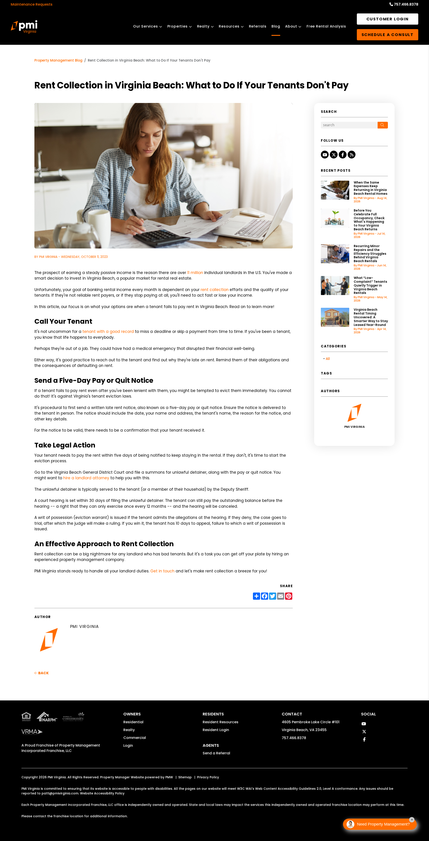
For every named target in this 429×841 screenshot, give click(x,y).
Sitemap (185, 777)
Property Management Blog (58, 60)
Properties (177, 26)
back (43, 673)
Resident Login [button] (216, 729)
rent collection (215, 289)
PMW (169, 777)
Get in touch (162, 571)
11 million (195, 272)
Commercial (134, 737)
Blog (275, 26)
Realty (203, 26)
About (291, 26)
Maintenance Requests (32, 4)
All (328, 358)
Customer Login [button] (387, 19)
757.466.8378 (406, 4)
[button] (325, 154)
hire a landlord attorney (86, 478)
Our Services (145, 26)
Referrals (258, 26)
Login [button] (128, 745)
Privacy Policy (208, 777)
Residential (133, 722)
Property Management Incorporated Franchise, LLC (60, 748)
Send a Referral (216, 753)
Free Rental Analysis (326, 26)
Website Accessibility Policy (102, 793)
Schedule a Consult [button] (388, 34)
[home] (24, 27)
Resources (229, 26)
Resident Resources (220, 722)
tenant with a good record (108, 331)
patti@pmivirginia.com (60, 793)
